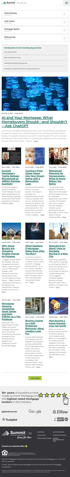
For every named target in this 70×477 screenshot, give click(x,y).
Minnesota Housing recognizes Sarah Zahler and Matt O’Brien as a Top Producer (11, 311)
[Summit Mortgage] (14, 3)
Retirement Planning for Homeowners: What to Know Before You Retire (57, 177)
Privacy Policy (41, 435)
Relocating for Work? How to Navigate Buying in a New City (58, 251)
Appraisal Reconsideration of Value (58, 439)
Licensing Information (59, 435)
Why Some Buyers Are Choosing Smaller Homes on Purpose (10, 251)
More (36, 141)
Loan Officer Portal (58, 432)
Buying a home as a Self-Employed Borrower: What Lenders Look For (34, 327)
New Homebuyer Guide (12, 57)
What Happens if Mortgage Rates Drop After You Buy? (35, 250)
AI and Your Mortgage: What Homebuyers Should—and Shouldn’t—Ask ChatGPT (34, 121)
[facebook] (3, 442)
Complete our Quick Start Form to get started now (21, 69)
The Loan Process (10, 52)
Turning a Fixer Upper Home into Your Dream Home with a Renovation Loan (34, 177)
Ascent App (40, 432)
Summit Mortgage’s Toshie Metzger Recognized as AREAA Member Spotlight (11, 177)
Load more (35, 378)
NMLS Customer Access (44, 438)
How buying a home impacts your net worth (57, 323)
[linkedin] (10, 442)
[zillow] (7, 442)
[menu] (66, 3)
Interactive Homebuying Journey (15, 63)
